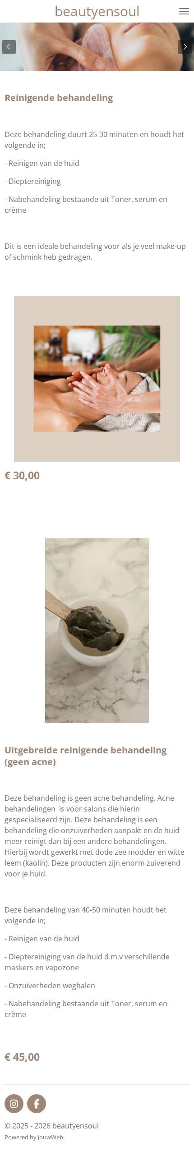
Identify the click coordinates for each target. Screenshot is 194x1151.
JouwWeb (50, 1137)
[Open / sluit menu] (184, 11)
